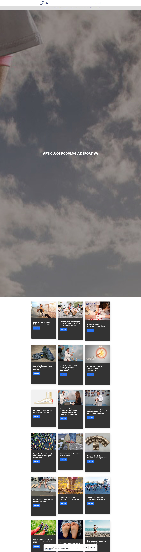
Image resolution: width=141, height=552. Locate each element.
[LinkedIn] (101, 3)
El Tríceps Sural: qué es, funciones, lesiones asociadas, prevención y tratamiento (68, 368)
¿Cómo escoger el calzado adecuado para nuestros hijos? (42, 541)
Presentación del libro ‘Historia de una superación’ (97, 457)
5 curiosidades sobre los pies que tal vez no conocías (70, 498)
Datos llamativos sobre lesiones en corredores (41, 323)
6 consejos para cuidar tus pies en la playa (96, 542)
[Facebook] (94, 3)
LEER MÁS (36, 328)
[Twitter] (96, 3)
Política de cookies (48, 549)
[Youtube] (98, 3)
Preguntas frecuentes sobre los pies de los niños (70, 544)
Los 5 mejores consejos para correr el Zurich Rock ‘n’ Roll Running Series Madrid (70, 323)
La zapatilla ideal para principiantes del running (96, 498)
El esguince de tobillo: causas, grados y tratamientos (95, 368)
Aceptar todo (77, 548)
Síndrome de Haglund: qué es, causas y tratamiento (42, 411)
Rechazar (85, 547)
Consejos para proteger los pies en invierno (70, 454)
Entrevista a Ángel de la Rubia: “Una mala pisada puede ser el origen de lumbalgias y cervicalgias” (69, 411)
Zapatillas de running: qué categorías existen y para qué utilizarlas (42, 455)
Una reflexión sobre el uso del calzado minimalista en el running (43, 368)
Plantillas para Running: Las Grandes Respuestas (43, 500)
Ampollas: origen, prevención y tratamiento (96, 325)
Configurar (92, 547)
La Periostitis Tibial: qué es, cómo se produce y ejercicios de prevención (97, 411)
